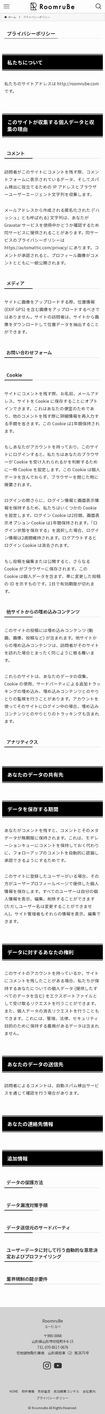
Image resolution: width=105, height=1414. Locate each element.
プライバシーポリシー (52, 1398)
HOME (13, 1391)
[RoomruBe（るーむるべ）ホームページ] (52, 6)
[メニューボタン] (6, 6)
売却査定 (44, 1391)
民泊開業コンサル (66, 1391)
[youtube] (57, 1365)
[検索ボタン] (98, 6)
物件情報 (28, 1391)
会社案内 (89, 1391)
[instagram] (47, 1365)
